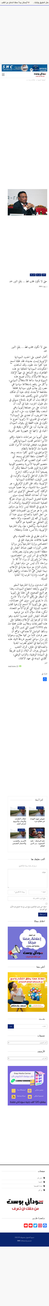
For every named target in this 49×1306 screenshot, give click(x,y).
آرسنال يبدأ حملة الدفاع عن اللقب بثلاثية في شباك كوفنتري (23, 2)
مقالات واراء (40, 808)
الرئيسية (40, 1182)
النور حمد (38, 275)
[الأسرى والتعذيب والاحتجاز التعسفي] (18, 833)
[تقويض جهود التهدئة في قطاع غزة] (37, 810)
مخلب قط (33, 275)
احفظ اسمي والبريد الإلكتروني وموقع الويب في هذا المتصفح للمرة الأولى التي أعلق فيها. (28, 908)
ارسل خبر (39, 1178)
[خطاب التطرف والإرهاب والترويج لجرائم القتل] (18, 810)
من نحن (40, 1190)
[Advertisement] (24, 33)
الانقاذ (43, 275)
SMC (18, 1241)
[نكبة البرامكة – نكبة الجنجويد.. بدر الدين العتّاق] (37, 833)
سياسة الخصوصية (38, 1186)
